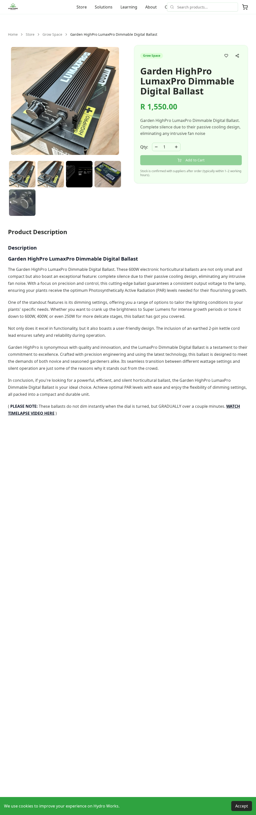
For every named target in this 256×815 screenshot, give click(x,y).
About (151, 7)
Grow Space (52, 34)
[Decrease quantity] (156, 147)
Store (81, 7)
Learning (128, 7)
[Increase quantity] (176, 147)
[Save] (226, 55)
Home (13, 34)
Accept (241, 806)
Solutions (103, 7)
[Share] (237, 55)
